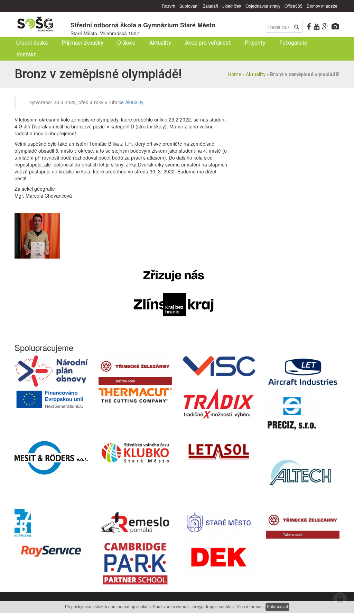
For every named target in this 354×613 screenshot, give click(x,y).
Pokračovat (277, 606)
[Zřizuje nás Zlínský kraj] (173, 293)
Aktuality (256, 74)
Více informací (250, 606)
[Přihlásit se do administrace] (340, 599)
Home (234, 74)
